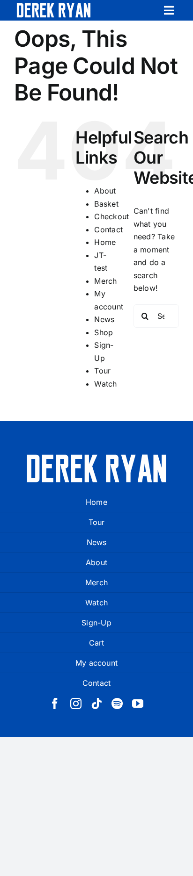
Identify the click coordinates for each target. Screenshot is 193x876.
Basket (106, 203)
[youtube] (137, 703)
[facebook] (54, 703)
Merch (105, 281)
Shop (103, 332)
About (105, 190)
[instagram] (76, 703)
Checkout (111, 216)
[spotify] (117, 703)
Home (105, 242)
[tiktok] (96, 703)
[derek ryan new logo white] (53, 6)
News (104, 319)
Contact (108, 229)
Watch (105, 383)
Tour (102, 370)
